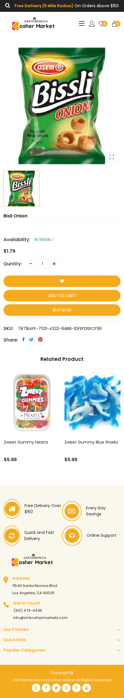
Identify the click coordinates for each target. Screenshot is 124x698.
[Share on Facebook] (23, 339)
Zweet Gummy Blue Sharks (91, 442)
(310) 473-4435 (27, 610)
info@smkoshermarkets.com (40, 617)
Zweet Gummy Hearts (25, 442)
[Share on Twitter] (31, 339)
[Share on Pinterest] (40, 339)
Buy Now (62, 310)
